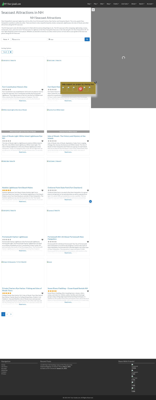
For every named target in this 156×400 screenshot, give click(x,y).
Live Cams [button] (124, 4)
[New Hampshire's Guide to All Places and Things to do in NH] (11, 3)
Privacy (3, 374)
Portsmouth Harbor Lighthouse (15, 237)
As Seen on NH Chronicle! (48, 368)
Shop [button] (108, 4)
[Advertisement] (45, 337)
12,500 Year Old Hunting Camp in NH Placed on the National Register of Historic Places (56, 365)
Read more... (23, 100)
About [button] (133, 4)
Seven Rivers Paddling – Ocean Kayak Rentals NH (68, 288)
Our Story (4, 366)
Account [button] (149, 4)
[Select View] (10, 52)
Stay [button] (88, 4)
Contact (3, 372)
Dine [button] (101, 4)
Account (4, 368)
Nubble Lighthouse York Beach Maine (17, 187)
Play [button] (95, 4)
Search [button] (141, 4)
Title (4, 52)
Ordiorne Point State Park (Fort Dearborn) (65, 187)
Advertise (4, 370)
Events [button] (116, 4)
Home (3, 365)
